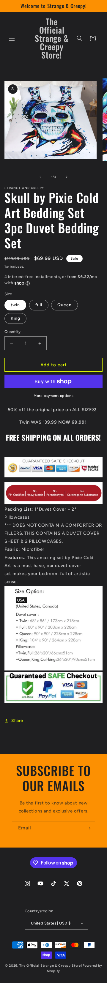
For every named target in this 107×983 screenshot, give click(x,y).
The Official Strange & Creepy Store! (50, 966)
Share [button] (17, 720)
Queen (64, 304)
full (38, 304)
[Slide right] (66, 176)
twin (15, 304)
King (15, 318)
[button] (11, 38)
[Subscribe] (88, 828)
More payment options (53, 396)
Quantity (12, 331)
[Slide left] (40, 176)
